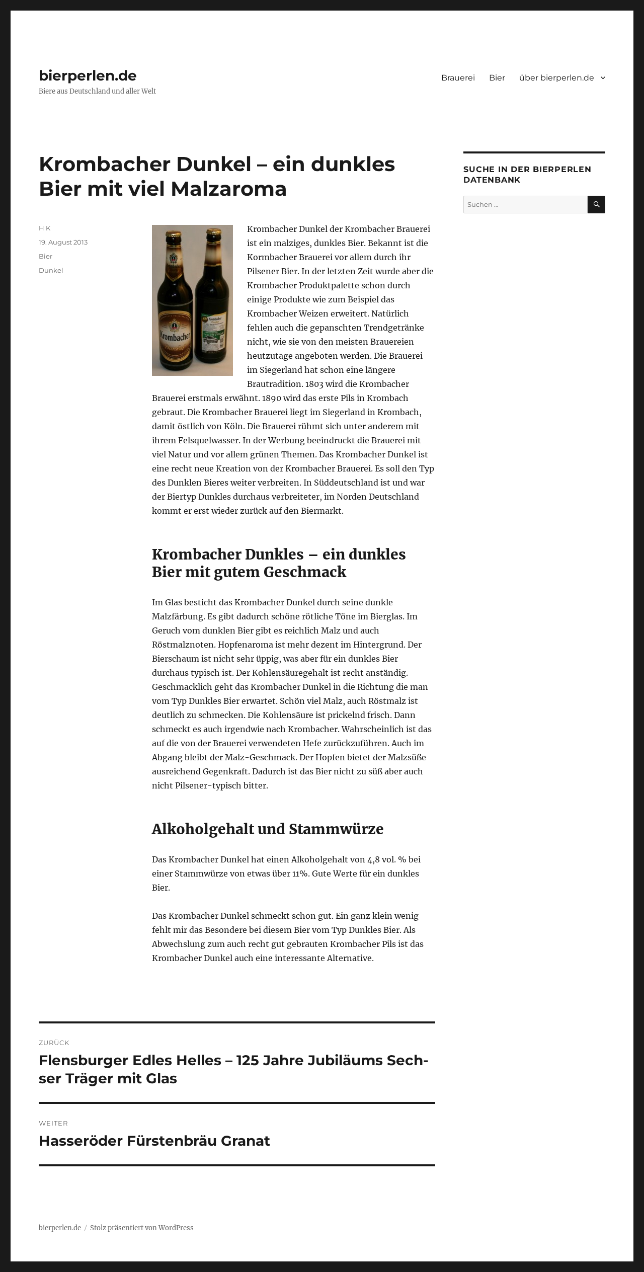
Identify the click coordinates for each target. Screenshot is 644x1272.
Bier (497, 78)
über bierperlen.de (556, 78)
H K (44, 228)
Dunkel (51, 270)
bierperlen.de (88, 75)
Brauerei (458, 78)
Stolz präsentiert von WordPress (142, 1228)
